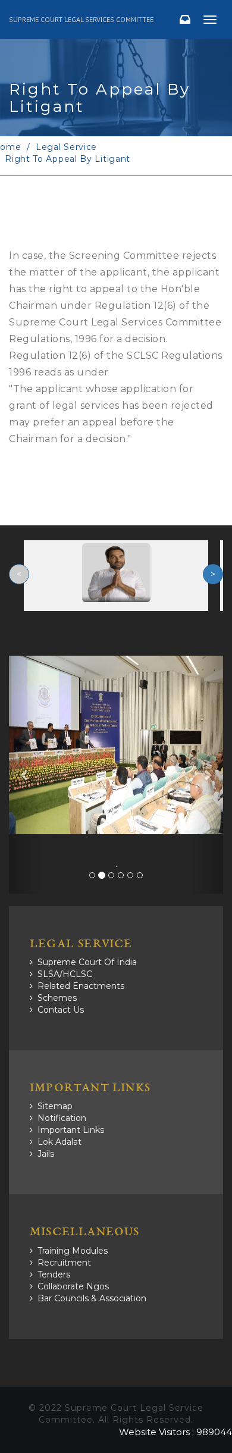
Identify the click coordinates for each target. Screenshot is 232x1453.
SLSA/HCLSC (64, 974)
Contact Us (60, 1009)
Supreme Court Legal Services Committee (81, 19)
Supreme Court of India (87, 962)
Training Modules (72, 1250)
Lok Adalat (59, 1141)
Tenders (53, 1274)
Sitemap (55, 1106)
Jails (45, 1153)
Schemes (57, 997)
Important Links (70, 1130)
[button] (25, 775)
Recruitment (64, 1262)
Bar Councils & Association (91, 1298)
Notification (61, 1118)
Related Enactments (80, 986)
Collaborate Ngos (73, 1286)
